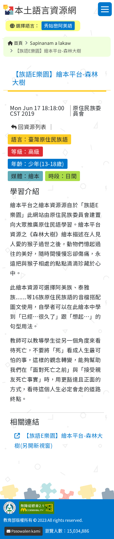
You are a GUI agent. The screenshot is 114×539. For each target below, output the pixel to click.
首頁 (18, 42)
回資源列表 (31, 127)
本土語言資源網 (45, 9)
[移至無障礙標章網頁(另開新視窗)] (37, 507)
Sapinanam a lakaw (50, 42)
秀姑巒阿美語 (58, 25)
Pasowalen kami (25, 531)
